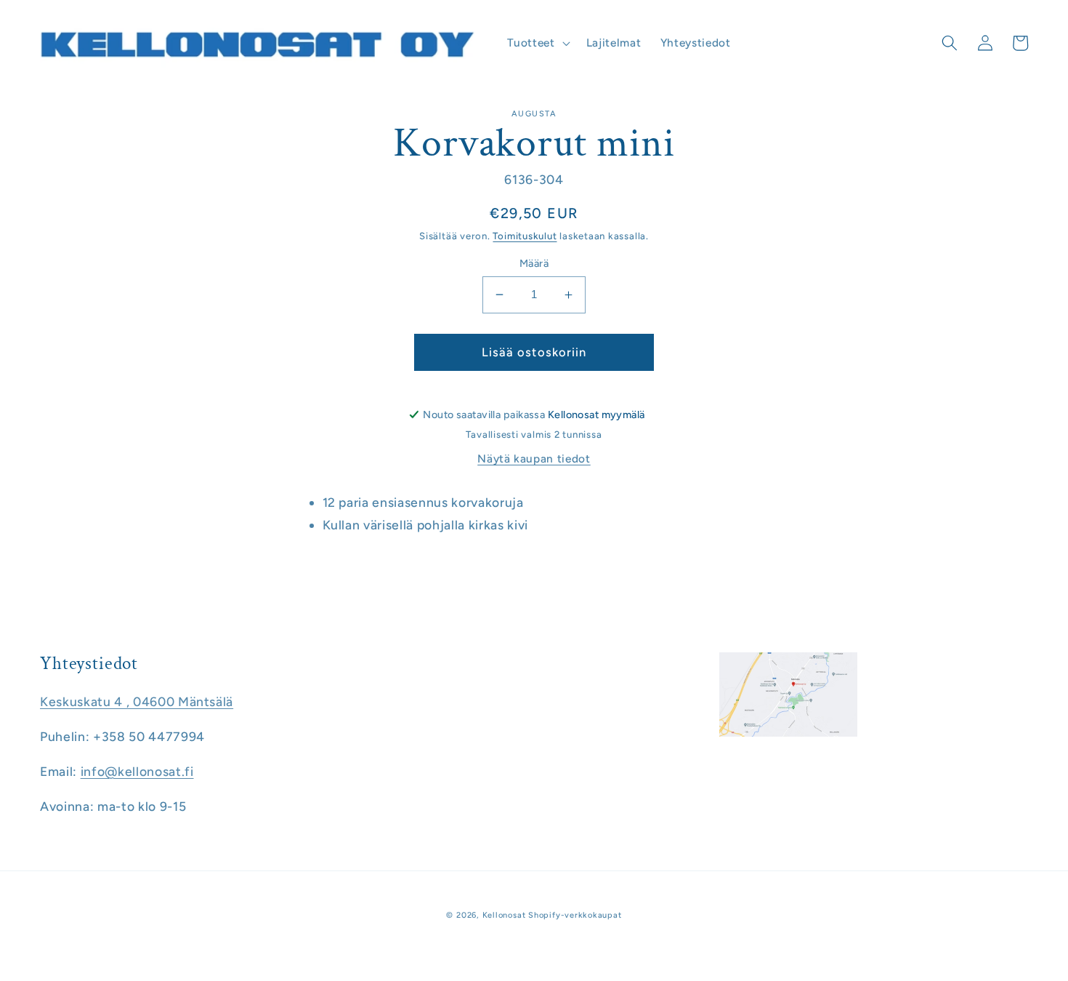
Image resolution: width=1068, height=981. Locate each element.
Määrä (534, 263)
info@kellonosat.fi (137, 771)
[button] (537, 43)
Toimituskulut (525, 235)
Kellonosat (504, 915)
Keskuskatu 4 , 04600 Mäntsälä (136, 701)
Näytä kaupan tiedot (534, 458)
